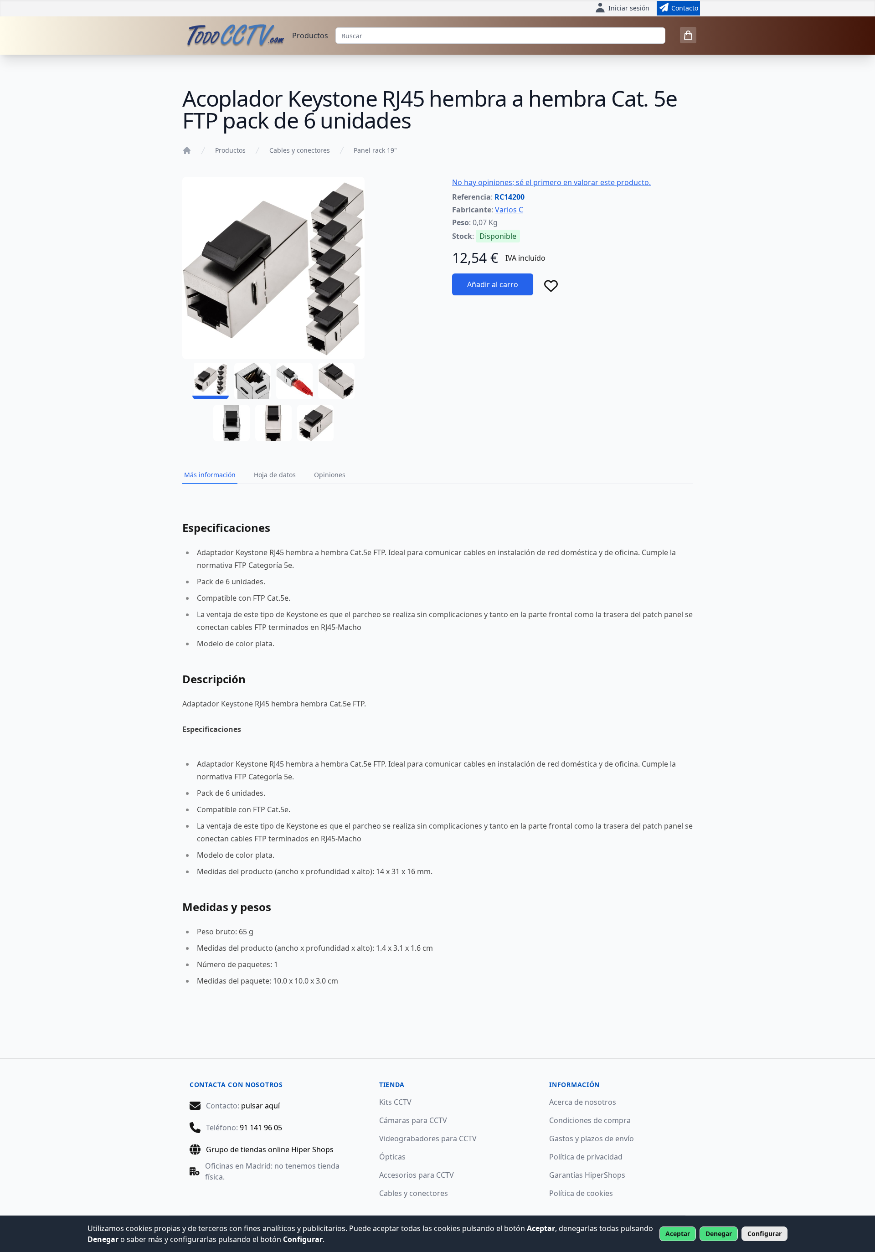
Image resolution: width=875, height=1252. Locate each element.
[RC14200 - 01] (210, 381)
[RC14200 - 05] (231, 423)
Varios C (509, 210)
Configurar (764, 1233)
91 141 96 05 (261, 1128)
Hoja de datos (275, 474)
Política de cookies (581, 1193)
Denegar (718, 1233)
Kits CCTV (395, 1102)
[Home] (186, 150)
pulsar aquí (260, 1106)
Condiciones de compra (590, 1120)
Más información (210, 474)
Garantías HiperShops (587, 1175)
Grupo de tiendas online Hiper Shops (270, 1149)
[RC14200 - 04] (336, 381)
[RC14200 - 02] (252, 381)
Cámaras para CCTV (413, 1120)
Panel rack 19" (375, 150)
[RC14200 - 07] (315, 423)
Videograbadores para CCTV (428, 1138)
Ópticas (392, 1157)
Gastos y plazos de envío (591, 1138)
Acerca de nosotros (582, 1102)
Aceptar (677, 1233)
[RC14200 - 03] (294, 381)
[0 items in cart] (688, 35)
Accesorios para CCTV (416, 1175)
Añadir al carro (492, 284)
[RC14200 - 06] (273, 423)
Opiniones (329, 474)
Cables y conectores (299, 150)
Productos (310, 36)
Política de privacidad (586, 1157)
